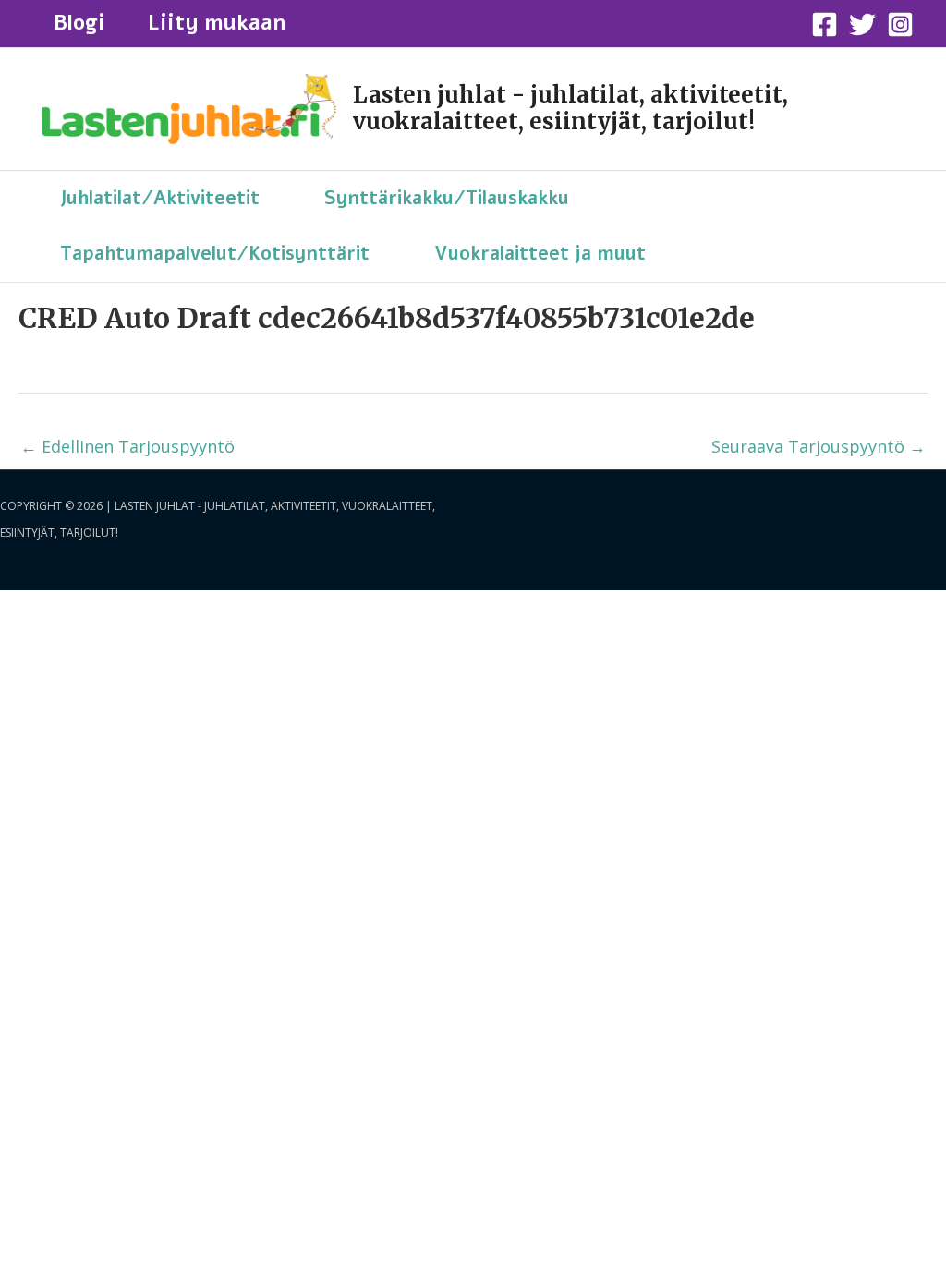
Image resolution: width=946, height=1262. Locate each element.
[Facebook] (824, 24)
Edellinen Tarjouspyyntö (127, 446)
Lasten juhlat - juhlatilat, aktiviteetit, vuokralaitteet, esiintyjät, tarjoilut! (570, 108)
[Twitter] (862, 24)
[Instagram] (900, 24)
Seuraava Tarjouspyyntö (818, 446)
